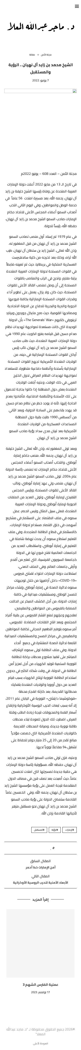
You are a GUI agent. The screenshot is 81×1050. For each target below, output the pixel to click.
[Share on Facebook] (46, 848)
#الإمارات (69, 830)
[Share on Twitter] (42, 848)
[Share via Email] (33, 848)
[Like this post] (50, 848)
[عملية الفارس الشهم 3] (40, 943)
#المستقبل (39, 830)
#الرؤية (55, 830)
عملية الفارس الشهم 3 (40, 984)
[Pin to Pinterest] (37, 848)
